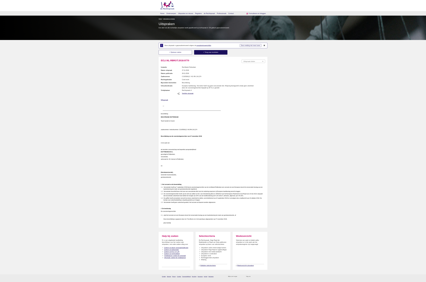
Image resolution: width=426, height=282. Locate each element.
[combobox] (253, 61)
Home (162, 13)
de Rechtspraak (209, 13)
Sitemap (169, 276)
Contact (231, 13)
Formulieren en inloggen (257, 13)
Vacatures (200, 276)
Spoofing (194, 276)
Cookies (179, 276)
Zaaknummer (165, 76)
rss (239, 276)
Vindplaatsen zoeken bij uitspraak (175, 256)
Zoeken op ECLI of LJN (171, 252)
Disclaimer (211, 276)
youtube (264, 276)
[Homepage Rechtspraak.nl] (166, 5)
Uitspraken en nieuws (185, 13)
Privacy (174, 276)
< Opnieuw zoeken (175, 52)
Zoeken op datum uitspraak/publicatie (176, 248)
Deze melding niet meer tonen (250, 45)
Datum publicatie (167, 73)
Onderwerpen (171, 13)
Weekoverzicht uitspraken (245, 265)
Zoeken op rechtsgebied (172, 254)
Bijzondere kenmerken (168, 83)
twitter (252, 276)
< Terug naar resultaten (210, 52)
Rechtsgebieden (166, 79)
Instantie (164, 67)
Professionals (221, 13)
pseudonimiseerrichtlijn (203, 45)
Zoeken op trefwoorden (171, 250)
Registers (198, 13)
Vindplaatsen (165, 90)
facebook (255, 276)
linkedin (261, 276)
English (164, 276)
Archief (205, 276)
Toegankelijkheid (186, 276)
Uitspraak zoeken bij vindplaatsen (175, 258)
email (242, 276)
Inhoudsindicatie (166, 86)
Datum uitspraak (166, 70)
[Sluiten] (264, 45)
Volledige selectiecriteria (208, 265)
